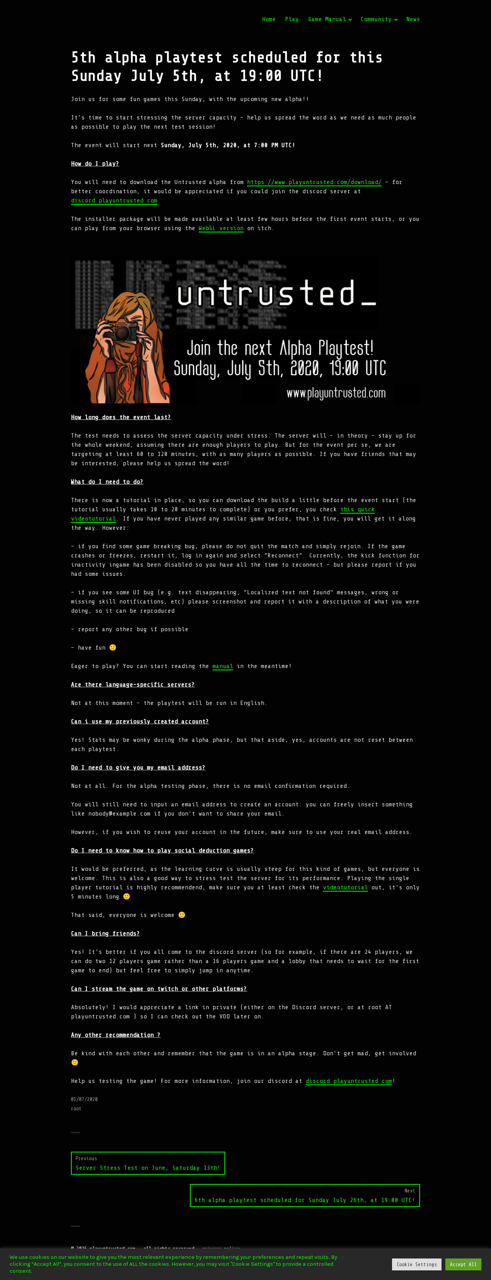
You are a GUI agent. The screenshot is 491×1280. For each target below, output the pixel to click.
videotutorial (345, 887)
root (76, 1108)
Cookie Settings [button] (417, 1264)
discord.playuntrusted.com (114, 200)
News (413, 19)
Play (292, 19)
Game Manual (327, 19)
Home (269, 19)
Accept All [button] (463, 1264)
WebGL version (221, 228)
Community (376, 19)
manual (223, 666)
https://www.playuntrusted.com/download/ (314, 182)
